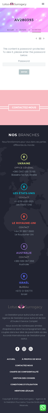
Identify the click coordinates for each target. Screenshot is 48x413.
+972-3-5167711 (24, 291)
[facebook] (17, 349)
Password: (24, 61)
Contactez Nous (24, 365)
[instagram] (24, 349)
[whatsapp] (31, 349)
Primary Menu (43, 4)
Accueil (11, 359)
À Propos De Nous (31, 359)
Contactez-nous (24, 107)
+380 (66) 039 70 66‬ (24, 171)
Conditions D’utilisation (24, 384)
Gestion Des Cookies (24, 378)
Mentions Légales (24, 391)
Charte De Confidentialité (24, 372)
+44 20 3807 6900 (24, 231)
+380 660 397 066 (24, 261)
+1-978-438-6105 (24, 201)
